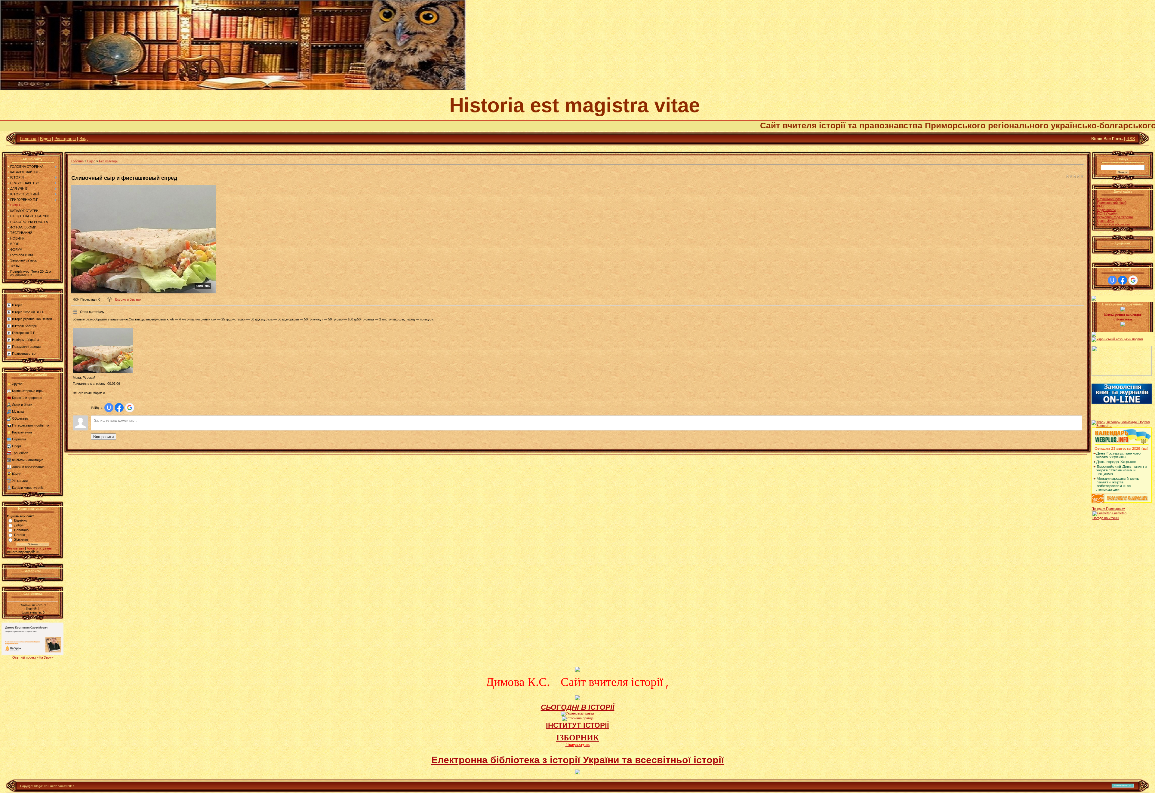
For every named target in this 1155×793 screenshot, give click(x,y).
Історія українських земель (33, 319)
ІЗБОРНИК (577, 737)
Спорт (16, 446)
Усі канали (20, 480)
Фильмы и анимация (27, 460)
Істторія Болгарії (24, 326)
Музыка (18, 411)
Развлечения (22, 432)
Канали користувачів (28, 487)
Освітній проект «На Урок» (32, 657)
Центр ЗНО (1105, 220)
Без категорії (108, 161)
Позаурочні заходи (26, 346)
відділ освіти (1106, 210)
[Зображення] (103, 350)
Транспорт (20, 453)
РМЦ (1100, 206)
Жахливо (21, 539)
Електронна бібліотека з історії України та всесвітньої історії (577, 760)
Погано (19, 535)
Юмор (16, 474)
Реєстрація (65, 138)
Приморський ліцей (1111, 202)
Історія (17, 305)
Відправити (103, 436)
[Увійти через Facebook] (119, 407)
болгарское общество (1113, 224)
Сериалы (19, 439)
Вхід (83, 138)
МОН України (1107, 213)
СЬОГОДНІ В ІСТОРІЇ (577, 707)
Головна (28, 138)
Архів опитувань (39, 548)
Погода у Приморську (1108, 508)
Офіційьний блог (1109, 199)
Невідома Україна (25, 339)
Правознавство (23, 353)
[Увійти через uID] (108, 407)
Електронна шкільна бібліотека (1122, 316)
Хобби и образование (28, 467)
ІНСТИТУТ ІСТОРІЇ (577, 725)
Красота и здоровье (27, 398)
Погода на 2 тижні (1105, 518)
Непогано (21, 530)
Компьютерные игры (27, 391)
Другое (17, 384)
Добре (18, 525)
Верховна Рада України (1115, 217)
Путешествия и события (30, 425)
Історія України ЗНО (27, 312)
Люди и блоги (22, 404)
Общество (20, 418)
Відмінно (20, 520)
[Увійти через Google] (129, 407)
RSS (1130, 138)
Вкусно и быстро (128, 299)
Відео (45, 138)
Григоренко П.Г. (23, 333)
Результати (15, 548)
